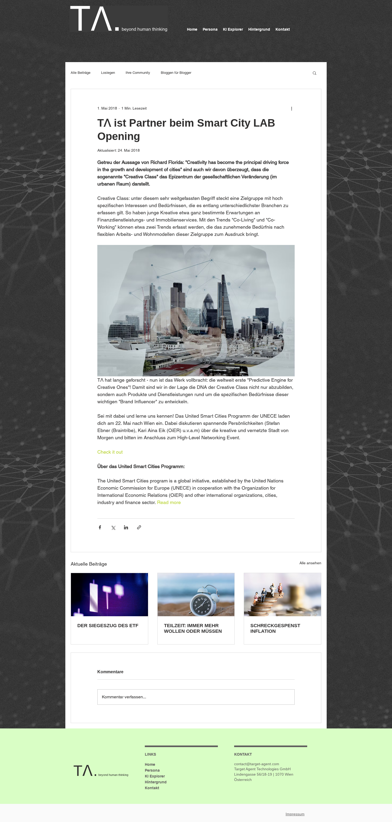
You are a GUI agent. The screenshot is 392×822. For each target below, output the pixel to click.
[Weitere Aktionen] (291, 108)
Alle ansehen (310, 563)
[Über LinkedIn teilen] (126, 527)
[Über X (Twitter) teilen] (112, 527)
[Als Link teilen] (139, 527)
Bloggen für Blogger (176, 73)
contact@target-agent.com (256, 764)
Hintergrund (156, 782)
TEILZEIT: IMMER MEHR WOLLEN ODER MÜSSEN (193, 628)
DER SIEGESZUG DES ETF (107, 625)
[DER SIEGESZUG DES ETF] (109, 594)
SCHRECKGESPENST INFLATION (275, 628)
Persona (152, 770)
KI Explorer (155, 776)
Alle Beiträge (80, 73)
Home (150, 764)
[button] (314, 73)
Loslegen (108, 73)
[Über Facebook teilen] (99, 527)
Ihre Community (138, 73)
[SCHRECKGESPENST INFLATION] (282, 594)
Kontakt (152, 788)
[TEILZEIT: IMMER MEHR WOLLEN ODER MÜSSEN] (196, 594)
